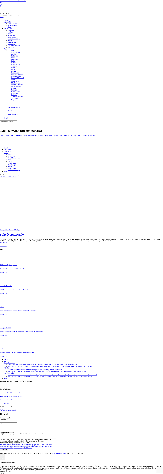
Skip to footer (22, 1)
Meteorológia (15, 81)
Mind (13, 50)
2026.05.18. (3, 314)
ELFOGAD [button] (79, 453)
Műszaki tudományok (17, 84)
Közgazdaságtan (16, 76)
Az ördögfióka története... (13, 114)
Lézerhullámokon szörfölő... (14, 110)
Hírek (13, 67)
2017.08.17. (3, 242)
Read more (3, 246)
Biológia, (3, 328)
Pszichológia (15, 93)
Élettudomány (15, 59)
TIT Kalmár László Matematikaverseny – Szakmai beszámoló (14, 289)
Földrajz (13, 62)
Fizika (13, 61)
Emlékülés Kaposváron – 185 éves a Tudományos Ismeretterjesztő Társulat (17, 352)
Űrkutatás (14, 100)
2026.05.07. (3, 335)
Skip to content (4, 1)
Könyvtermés (15, 73)
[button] (3, 135)
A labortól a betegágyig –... (14, 107)
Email (5, 436)
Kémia (13, 69)
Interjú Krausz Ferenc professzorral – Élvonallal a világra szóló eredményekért (18, 310)
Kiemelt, (2, 286)
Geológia (14, 66)
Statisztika (14, 95)
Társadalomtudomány (17, 96)
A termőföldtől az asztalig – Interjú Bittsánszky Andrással (13, 268)
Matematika (14, 79)
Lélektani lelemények (17, 78)
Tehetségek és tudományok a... (14, 103)
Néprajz (13, 88)
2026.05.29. (3, 293)
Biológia (13, 54)
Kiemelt (13, 71)
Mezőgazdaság (15, 83)
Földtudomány (15, 64)
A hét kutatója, (4, 265)
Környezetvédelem (17, 74)
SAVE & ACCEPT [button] (6, 471)
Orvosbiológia (15, 91)
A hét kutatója (15, 52)
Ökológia (14, 90)
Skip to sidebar (13, 1)
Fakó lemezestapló (12, 234)
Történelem (14, 98)
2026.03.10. (3, 356)
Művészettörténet (16, 86)
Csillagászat (14, 56)
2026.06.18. (3, 272)
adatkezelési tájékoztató (59, 453)
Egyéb (13, 57)
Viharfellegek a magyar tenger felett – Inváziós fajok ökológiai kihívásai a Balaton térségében (21, 331)
